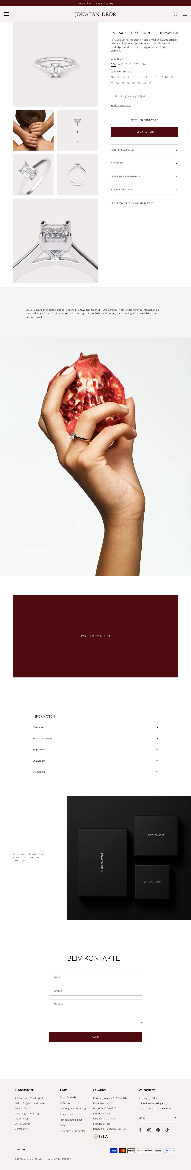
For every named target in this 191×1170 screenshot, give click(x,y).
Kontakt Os (21, 1108)
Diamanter (38, 727)
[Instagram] (149, 1129)
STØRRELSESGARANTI (123, 189)
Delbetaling (39, 771)
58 (128, 83)
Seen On (65, 1103)
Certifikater (21, 1128)
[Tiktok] (167, 1129)
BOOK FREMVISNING (122, 150)
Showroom (39, 760)
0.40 (128, 64)
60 (139, 83)
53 (166, 77)
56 (117, 83)
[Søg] (176, 14)
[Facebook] (140, 1129)
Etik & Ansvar (22, 1123)
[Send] (174, 1118)
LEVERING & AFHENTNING (125, 176)
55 (112, 83)
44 (117, 77)
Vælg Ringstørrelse (121, 71)
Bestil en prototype (144, 120)
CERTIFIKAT (117, 163)
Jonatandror (28, 1159)
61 (144, 83)
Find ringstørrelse (121, 105)
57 (123, 83)
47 (134, 77)
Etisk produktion (42, 738)
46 (128, 77)
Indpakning (39, 749)
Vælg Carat (117, 59)
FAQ (62, 1125)
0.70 (143, 64)
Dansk (18, 1149)
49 (145, 77)
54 (171, 77)
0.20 (113, 64)
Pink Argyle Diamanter (72, 1131)
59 (133, 83)
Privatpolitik (67, 1114)
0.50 (136, 64)
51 (156, 77)
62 (149, 83)
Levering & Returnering (73, 1108)
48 (139, 77)
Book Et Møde (68, 1097)
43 (112, 77)
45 (123, 77)
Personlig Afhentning (27, 1113)
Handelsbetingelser (71, 1119)
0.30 (120, 64)
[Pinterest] (158, 1129)
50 (151, 77)
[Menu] (6, 14)
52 (161, 77)
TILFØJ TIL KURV (144, 131)
